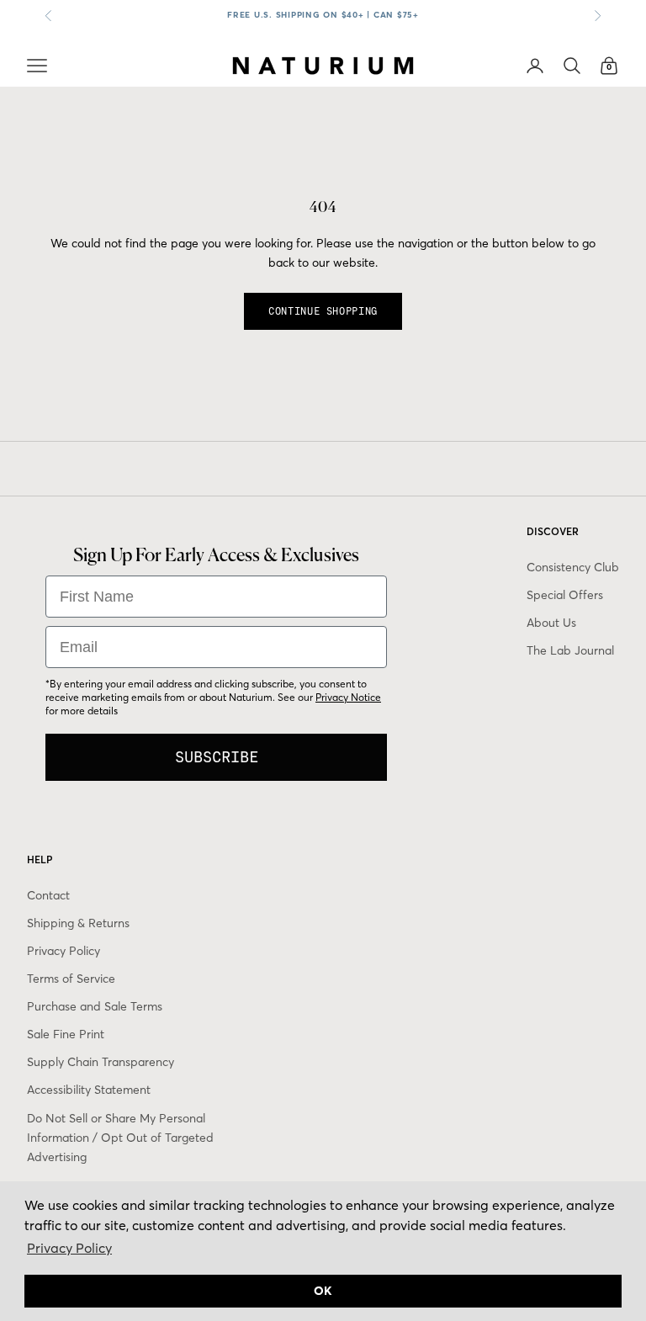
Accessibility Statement (89, 1089)
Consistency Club (573, 567)
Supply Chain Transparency (100, 1061)
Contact (48, 895)
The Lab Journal (570, 650)
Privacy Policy (63, 950)
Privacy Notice (348, 697)
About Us (551, 622)
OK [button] (323, 1290)
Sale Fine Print (65, 1034)
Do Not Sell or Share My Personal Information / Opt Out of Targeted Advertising (120, 1137)
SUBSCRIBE (216, 756)
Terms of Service (71, 978)
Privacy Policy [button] (69, 1247)
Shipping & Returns (78, 923)
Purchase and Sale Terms (94, 1006)
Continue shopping (323, 311)
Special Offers (565, 594)
